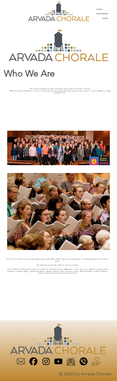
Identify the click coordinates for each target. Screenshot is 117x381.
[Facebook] (33, 361)
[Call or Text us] (84, 361)
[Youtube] (58, 361)
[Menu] (102, 13)
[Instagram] (46, 361)
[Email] (21, 361)
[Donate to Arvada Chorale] (96, 361)
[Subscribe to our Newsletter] (71, 361)
